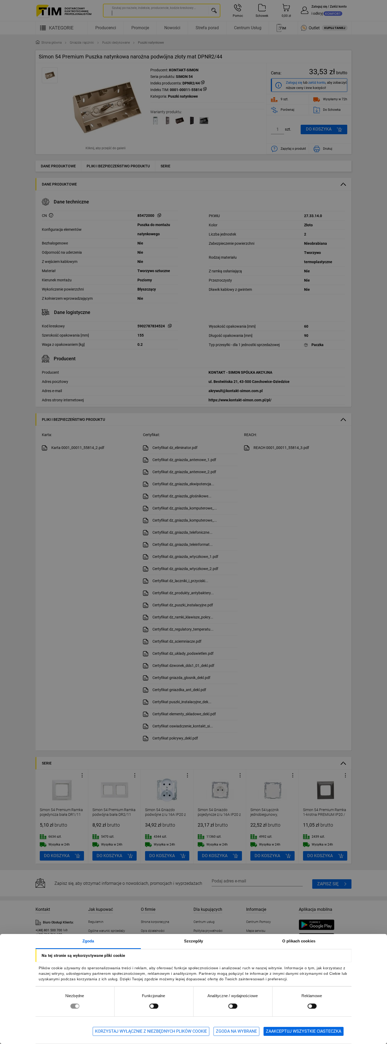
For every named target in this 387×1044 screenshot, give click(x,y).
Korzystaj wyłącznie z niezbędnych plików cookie (151, 1031)
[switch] (153, 1005)
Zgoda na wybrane (236, 1031)
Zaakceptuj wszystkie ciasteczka (303, 1031)
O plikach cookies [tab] (298, 941)
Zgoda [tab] (88, 941)
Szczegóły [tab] (193, 941)
